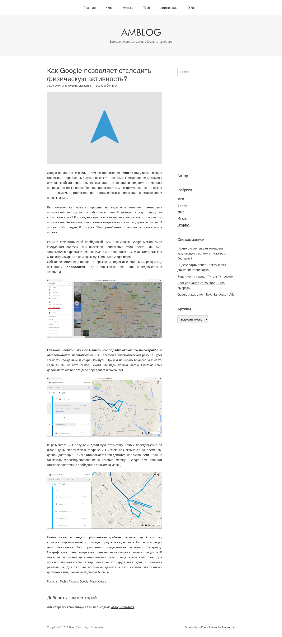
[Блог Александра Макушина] (141, 33)
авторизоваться (122, 607)
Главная (90, 7)
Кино (109, 7)
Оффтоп (183, 225)
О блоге (192, 7)
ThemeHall (228, 627)
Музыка (128, 7)
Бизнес (182, 205)
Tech (146, 7)
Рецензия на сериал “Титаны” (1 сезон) (205, 276)
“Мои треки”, (131, 172)
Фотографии (168, 7)
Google (84, 581)
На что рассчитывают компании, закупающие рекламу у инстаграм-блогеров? (202, 253)
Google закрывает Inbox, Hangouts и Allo (206, 294)
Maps (93, 581)
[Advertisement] (200, 124)
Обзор (102, 581)
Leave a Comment (107, 85)
